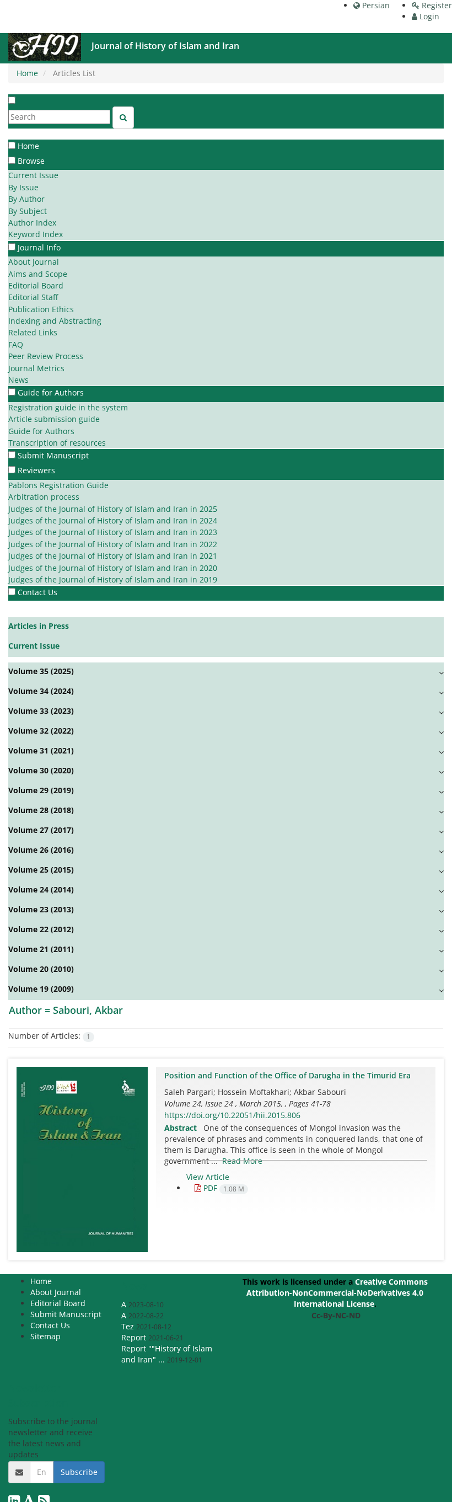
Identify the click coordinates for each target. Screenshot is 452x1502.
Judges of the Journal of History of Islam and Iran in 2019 (112, 579)
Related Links (32, 332)
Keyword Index (35, 234)
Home (27, 73)
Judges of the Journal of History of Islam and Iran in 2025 (112, 509)
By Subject (27, 211)
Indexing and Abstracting (54, 321)
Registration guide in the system (68, 407)
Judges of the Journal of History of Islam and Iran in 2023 (112, 532)
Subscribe (79, 1472)
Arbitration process (43, 496)
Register (435, 5)
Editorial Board (35, 285)
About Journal (33, 261)
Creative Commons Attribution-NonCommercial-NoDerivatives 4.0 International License (337, 1292)
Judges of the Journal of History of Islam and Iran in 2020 (112, 568)
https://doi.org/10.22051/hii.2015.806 (232, 1115)
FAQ (15, 344)
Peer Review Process (45, 356)
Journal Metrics (36, 368)
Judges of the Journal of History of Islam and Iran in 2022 (112, 544)
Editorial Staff (33, 297)
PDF (222, 1188)
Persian (375, 5)
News (18, 380)
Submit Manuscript (53, 455)
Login (428, 16)
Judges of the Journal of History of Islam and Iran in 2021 (112, 555)
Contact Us (37, 592)
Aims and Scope (37, 274)
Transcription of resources (57, 442)
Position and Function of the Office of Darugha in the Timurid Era (287, 1075)
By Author (26, 199)
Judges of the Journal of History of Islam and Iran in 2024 (112, 520)
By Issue (23, 187)
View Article (207, 1177)
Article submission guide (54, 419)
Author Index (32, 222)
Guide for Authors (41, 431)
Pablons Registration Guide (58, 485)
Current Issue (33, 175)
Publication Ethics (41, 309)
